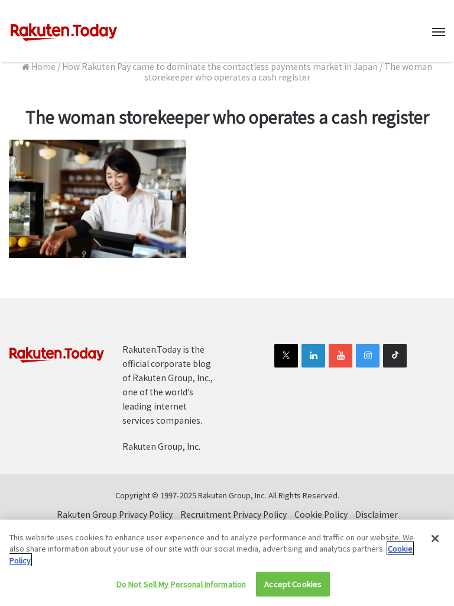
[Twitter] (286, 356)
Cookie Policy (321, 514)
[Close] (435, 539)
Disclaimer (376, 514)
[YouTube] (340, 356)
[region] (227, 563)
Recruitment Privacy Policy (233, 514)
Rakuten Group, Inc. (161, 446)
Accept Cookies (293, 583)
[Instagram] (368, 356)
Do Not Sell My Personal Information (181, 583)
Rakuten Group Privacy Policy (115, 514)
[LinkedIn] (313, 356)
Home (43, 66)
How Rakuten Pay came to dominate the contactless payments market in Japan (220, 66)
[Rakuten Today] (64, 31)
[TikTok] (395, 356)
